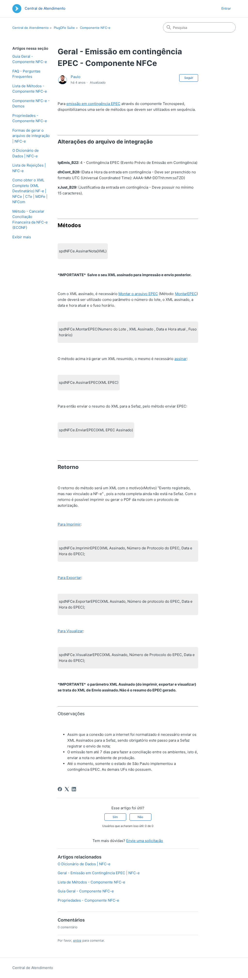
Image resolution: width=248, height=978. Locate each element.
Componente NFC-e (95, 28)
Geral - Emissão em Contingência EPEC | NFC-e (99, 873)
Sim (115, 817)
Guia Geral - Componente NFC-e (29, 59)
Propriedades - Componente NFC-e (29, 118)
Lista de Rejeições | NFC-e (29, 168)
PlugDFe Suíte (64, 28)
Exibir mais (21, 237)
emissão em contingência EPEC (93, 103)
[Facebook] (60, 789)
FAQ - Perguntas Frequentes (26, 74)
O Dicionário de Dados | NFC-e (25, 153)
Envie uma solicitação (144, 840)
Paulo (75, 76)
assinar (180, 358)
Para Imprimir (69, 524)
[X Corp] (67, 789)
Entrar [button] (226, 8)
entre (77, 940)
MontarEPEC (186, 293)
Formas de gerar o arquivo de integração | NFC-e (31, 136)
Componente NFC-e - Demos (31, 103)
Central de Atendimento (30, 28)
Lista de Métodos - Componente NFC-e (29, 89)
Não (140, 817)
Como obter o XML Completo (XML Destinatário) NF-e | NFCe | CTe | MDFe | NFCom (29, 191)
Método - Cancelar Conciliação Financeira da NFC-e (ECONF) (30, 219)
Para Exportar (69, 577)
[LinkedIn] (74, 789)
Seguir (188, 78)
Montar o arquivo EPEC (138, 293)
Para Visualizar (70, 631)
